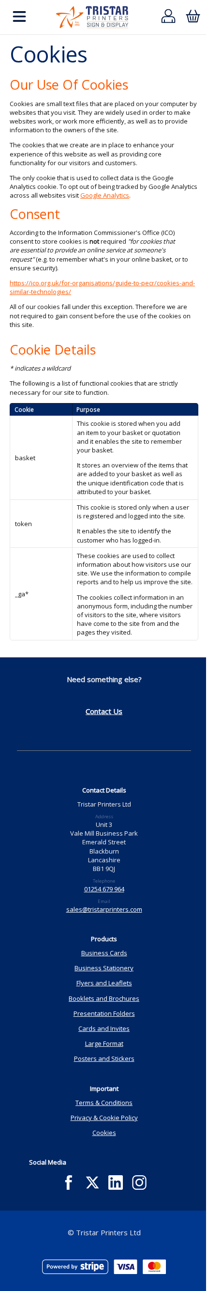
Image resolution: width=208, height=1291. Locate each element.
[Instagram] (139, 1183)
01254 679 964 (104, 889)
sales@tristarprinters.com (104, 909)
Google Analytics (104, 195)
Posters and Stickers (104, 1058)
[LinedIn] (116, 1183)
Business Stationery (104, 968)
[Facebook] (68, 1183)
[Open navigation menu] (19, 17)
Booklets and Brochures (104, 998)
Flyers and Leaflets (104, 983)
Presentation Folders (104, 1013)
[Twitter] (92, 1183)
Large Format (104, 1043)
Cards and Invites (104, 1028)
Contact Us (104, 711)
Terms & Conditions (104, 1102)
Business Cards (104, 953)
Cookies (104, 1132)
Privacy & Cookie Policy (104, 1117)
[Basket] (192, 17)
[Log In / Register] (168, 17)
